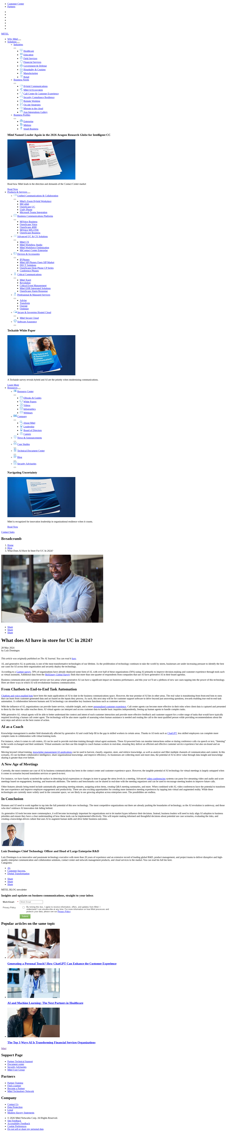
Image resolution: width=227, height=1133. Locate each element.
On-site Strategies (32, 104)
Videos (26, 405)
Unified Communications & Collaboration (37, 195)
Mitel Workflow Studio (31, 244)
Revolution (25, 282)
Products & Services (17, 192)
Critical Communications (29, 274)
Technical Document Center (31, 450)
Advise (23, 300)
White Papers (29, 401)
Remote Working (31, 101)
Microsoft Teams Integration (33, 212)
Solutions (12, 41)
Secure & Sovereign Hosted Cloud (34, 312)
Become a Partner (16, 1088)
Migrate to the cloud (33, 108)
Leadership (28, 426)
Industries (18, 44)
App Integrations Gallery (35, 112)
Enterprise (28, 121)
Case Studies (23, 444)
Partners (11, 6)
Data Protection (15, 1107)
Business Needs (21, 79)
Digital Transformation (18, 873)
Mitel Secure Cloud (29, 318)
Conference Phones (29, 270)
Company (22, 416)
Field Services (30, 58)
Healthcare (28, 51)
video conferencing (156, 778)
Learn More (13, 385)
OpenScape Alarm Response (34, 291)
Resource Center (25, 391)
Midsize (27, 125)
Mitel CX (24, 242)
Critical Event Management (33, 285)
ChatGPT (172, 733)
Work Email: (10, 902)
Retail (26, 77)
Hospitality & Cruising (34, 69)
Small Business (30, 129)
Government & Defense (35, 66)
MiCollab (24, 204)
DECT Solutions (28, 265)
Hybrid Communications (35, 86)
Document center (15, 1064)
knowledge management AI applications (52, 752)
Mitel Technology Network (20, 1091)
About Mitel (29, 423)
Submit (25, 916)
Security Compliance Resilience (39, 97)
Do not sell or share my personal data (25, 1129)
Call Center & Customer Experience (41, 93)
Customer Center (15, 3)
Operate (23, 306)
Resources (12, 387)
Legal (10, 1110)
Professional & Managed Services (33, 294)
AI (8, 868)
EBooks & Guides (32, 398)
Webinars (28, 412)
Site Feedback (14, 1120)
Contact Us (12, 1104)
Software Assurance (27, 321)
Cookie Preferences (16, 1126)
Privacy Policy (9, 907)
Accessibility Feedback (18, 1123)
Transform (25, 303)
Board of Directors (32, 430)
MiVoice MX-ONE (29, 230)
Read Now (12, 189)
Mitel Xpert (25, 280)
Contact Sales (8, 532)
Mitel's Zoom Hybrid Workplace (35, 201)
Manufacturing (30, 73)
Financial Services (32, 62)
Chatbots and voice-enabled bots (17, 695)
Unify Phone (26, 209)
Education (28, 54)
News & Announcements (29, 437)
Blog (19, 457)
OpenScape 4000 (28, 227)
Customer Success (16, 870)
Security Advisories (26, 463)
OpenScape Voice (28, 224)
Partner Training (15, 1083)
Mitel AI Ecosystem (33, 90)
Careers (27, 434)
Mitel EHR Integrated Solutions (35, 288)
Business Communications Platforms (35, 216)
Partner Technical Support (20, 1061)
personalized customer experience (109, 706)
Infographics (29, 409)
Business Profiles (22, 115)
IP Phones (24, 259)
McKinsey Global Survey (57, 674)
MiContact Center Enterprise (34, 250)
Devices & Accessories (28, 254)
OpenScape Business (30, 232)
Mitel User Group (16, 1069)
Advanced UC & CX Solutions (32, 236)
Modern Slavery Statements (20, 1112)
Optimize (24, 308)
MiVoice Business (28, 221)
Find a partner (14, 1085)
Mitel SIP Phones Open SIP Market (37, 262)
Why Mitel (13, 39)
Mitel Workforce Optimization (34, 247)
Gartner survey (23, 671)
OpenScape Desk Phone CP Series (37, 268)
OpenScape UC (27, 206)
